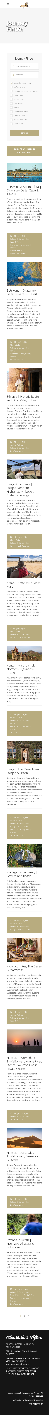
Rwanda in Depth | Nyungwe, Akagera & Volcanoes (20, 1243)
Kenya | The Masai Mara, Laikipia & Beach (23, 771)
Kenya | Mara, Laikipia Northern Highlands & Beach (21, 669)
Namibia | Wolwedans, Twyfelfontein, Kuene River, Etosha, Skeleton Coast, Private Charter (24, 1063)
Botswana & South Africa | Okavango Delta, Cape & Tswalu (24, 190)
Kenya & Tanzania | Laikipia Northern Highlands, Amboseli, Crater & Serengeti (20, 489)
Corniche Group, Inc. (34, 1400)
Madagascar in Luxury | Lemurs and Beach (22, 874)
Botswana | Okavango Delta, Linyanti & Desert (22, 292)
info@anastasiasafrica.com (18, 1358)
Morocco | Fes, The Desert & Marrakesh (24, 968)
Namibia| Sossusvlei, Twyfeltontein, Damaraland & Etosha (24, 1156)
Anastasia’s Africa (31, 1393)
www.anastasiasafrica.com (17, 1364)
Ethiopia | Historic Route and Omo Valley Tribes (23, 398)
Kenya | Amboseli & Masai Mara (24, 584)
